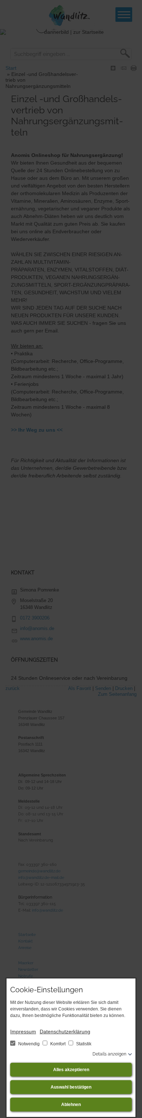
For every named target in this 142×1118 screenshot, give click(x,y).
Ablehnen (71, 1104)
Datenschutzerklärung (65, 1031)
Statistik (83, 1043)
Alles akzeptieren (71, 1069)
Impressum (23, 1031)
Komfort (58, 1043)
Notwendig (29, 1043)
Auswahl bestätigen (71, 1087)
